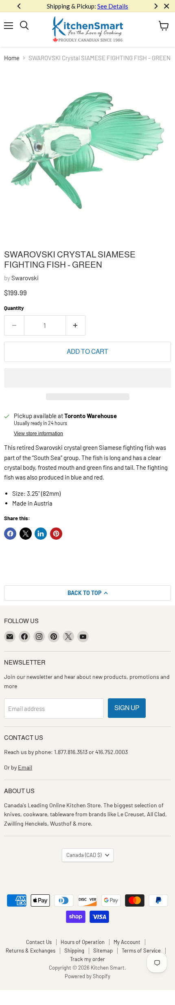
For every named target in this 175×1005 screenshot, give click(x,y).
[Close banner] (166, 6)
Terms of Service (141, 950)
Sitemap (103, 950)
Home (12, 58)
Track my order (87, 959)
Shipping (74, 950)
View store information (38, 433)
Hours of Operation (83, 942)
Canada (83, 855)
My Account (127, 942)
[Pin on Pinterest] (56, 534)
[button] (87, 378)
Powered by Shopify (87, 976)
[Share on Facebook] (10, 534)
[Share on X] (26, 534)
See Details (67, 6)
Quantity (14, 308)
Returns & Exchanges (30, 950)
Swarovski (25, 277)
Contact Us (39, 942)
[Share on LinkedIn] (41, 534)
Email (25, 767)
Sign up (126, 707)
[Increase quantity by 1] (76, 325)
